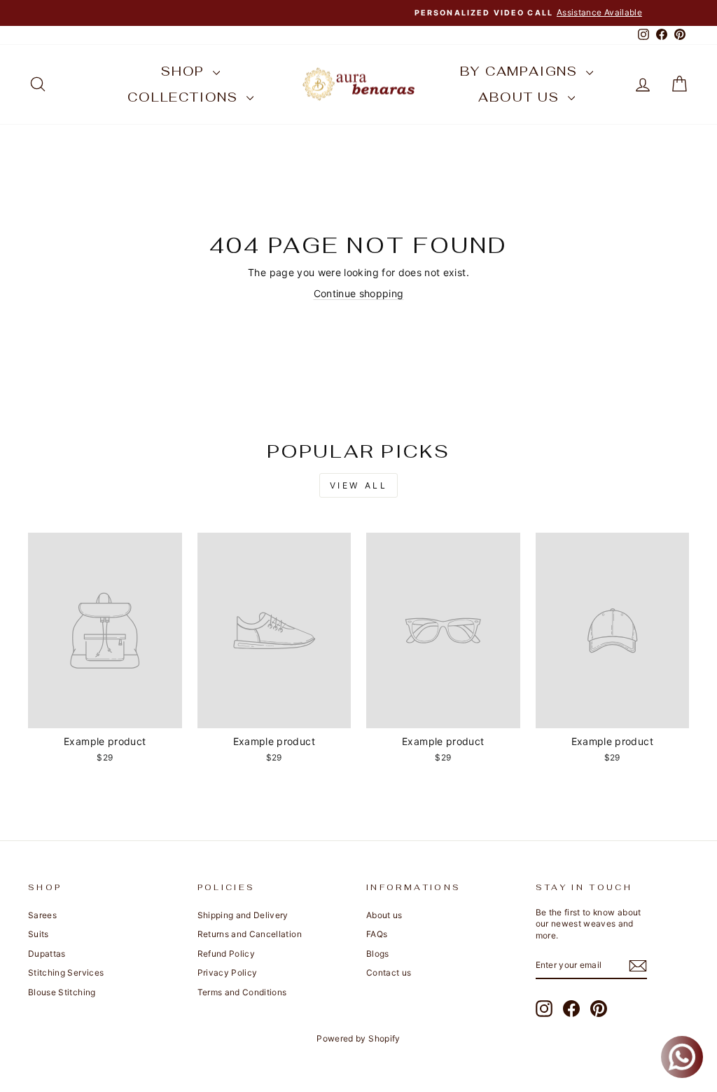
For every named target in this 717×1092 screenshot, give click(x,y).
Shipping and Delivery (242, 915)
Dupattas (47, 953)
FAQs (376, 934)
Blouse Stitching (62, 992)
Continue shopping (359, 293)
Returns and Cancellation (249, 934)
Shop (185, 71)
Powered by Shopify (358, 1038)
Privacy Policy (227, 972)
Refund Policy (226, 953)
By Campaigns (521, 71)
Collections (185, 97)
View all (359, 485)
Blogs (377, 953)
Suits (38, 934)
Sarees (42, 915)
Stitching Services (66, 972)
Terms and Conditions (242, 992)
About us (521, 97)
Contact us (389, 972)
